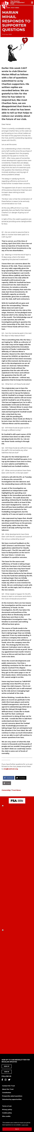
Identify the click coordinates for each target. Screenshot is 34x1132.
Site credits (6, 1116)
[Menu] (32, 2)
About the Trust (7, 1089)
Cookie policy (7, 1113)
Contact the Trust (8, 1086)
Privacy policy (7, 1109)
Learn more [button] (25, 1125)
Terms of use (7, 1106)
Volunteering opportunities (12, 1099)
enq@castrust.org (11, 769)
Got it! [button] (17, 1129)
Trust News (15, 7)
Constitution (6, 1092)
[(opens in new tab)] (17, 801)
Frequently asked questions (12, 1096)
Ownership (6, 790)
